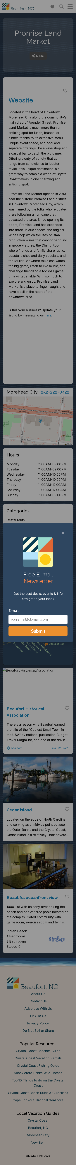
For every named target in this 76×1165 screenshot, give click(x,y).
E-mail (13, 610)
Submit (38, 631)
